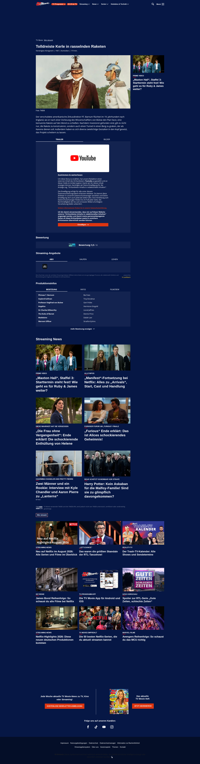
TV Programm (57, 4)
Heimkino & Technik (119, 4)
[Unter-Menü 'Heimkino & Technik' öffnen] (128, 4)
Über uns (95, 747)
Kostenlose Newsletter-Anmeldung (64, 706)
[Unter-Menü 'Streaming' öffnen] (89, 4)
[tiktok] (96, 727)
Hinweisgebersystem (82, 747)
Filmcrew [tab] (114, 289)
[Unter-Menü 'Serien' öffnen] (107, 4)
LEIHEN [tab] (114, 259)
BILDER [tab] (107, 139)
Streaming (83, 4)
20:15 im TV (72, 4)
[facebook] (88, 727)
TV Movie (39, 40)
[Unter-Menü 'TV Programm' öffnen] (64, 4)
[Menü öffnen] (163, 4)
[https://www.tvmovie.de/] (43, 4)
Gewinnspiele (105, 747)
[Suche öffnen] (153, 4)
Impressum (65, 743)
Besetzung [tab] (51, 289)
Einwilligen (82, 225)
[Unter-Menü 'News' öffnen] (98, 4)
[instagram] (112, 727)
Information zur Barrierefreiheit (128, 743)
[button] (83, 329)
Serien (103, 4)
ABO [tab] (52, 259)
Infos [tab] (83, 289)
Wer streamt (48, 40)
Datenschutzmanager (108, 743)
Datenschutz (93, 743)
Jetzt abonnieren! (143, 706)
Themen (115, 747)
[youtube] (104, 727)
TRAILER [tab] (59, 139)
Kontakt (123, 747)
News (94, 4)
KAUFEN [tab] (83, 259)
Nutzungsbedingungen (78, 743)
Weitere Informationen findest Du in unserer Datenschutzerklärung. (82, 208)
